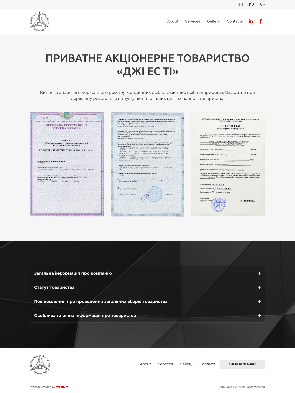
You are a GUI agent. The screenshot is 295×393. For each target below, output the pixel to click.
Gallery (213, 21)
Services (192, 21)
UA (262, 4)
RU (251, 4)
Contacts (235, 21)
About (172, 21)
